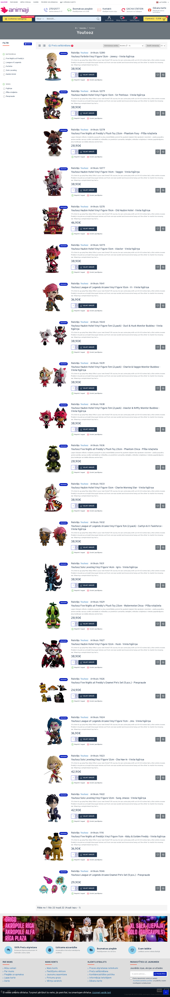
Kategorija (11, 54)
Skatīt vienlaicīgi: (153, 46)
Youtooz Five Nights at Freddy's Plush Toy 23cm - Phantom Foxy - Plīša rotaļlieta (114, 133)
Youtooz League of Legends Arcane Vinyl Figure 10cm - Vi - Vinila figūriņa (110, 287)
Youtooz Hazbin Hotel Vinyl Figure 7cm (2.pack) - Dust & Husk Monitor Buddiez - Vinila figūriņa (116, 327)
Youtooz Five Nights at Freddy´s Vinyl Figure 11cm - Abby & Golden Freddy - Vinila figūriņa (118, 836)
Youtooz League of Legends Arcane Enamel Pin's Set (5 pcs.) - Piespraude (110, 875)
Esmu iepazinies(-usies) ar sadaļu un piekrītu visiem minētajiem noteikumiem (149, 980)
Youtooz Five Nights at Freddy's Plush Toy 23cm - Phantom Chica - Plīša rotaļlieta (114, 449)
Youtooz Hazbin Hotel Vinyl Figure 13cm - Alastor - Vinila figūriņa (105, 249)
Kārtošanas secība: (111, 46)
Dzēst (29, 44)
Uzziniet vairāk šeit (101, 992)
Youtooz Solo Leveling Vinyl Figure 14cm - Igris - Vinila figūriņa (104, 567)
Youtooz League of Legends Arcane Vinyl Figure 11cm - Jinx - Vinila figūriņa (111, 721)
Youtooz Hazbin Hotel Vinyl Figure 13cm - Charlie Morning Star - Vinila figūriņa (112, 487)
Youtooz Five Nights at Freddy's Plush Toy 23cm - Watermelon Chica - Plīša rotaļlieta (116, 605)
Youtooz (84, 53)
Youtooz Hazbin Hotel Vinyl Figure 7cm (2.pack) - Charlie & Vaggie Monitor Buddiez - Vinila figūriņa (115, 369)
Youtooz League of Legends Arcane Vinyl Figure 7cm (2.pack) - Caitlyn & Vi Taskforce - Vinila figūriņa (117, 528)
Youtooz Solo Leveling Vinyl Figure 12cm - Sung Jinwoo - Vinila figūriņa (108, 798)
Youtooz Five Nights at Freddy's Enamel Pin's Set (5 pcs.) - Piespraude (108, 682)
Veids (8, 84)
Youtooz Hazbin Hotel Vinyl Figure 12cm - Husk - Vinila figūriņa (104, 644)
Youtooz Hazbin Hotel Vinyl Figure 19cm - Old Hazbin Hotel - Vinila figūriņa (110, 210)
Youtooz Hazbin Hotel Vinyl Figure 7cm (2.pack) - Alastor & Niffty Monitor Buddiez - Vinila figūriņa (115, 410)
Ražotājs (83, 28)
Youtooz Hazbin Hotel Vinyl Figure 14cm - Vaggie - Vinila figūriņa (105, 172)
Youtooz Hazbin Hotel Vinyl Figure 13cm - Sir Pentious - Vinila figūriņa (108, 95)
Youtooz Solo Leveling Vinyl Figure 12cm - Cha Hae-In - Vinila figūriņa (107, 759)
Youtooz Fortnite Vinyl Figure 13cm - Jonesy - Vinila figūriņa (102, 56)
